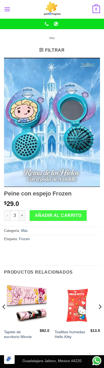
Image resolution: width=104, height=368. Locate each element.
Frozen (24, 239)
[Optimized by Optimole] (9, 359)
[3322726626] (47, 24)
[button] (7, 9)
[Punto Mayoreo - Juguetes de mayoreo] (52, 9)
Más (52, 38)
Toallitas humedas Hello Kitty (70, 334)
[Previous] (4, 317)
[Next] (100, 317)
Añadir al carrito (58, 215)
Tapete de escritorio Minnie (18, 334)
